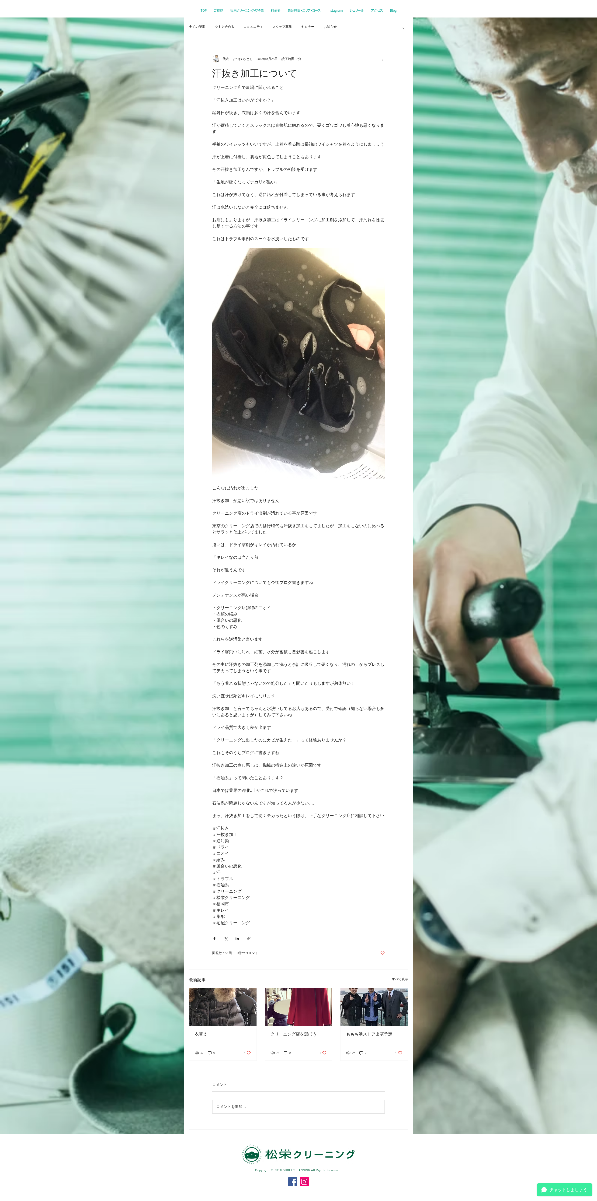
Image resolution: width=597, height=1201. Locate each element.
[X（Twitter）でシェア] (226, 938)
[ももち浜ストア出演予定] (374, 1007)
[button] (402, 27)
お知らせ (330, 27)
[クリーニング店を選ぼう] (298, 1007)
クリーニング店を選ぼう (294, 1034)
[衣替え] (223, 1007)
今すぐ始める (224, 27)
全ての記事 (197, 27)
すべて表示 (400, 979)
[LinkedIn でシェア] (237, 938)
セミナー (307, 27)
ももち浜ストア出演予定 (369, 1034)
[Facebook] (292, 1181)
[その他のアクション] (382, 59)
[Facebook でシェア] (214, 938)
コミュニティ (253, 27)
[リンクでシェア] (248, 938)
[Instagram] (304, 1181)
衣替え (201, 1034)
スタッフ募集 (282, 27)
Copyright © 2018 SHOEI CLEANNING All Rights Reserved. (298, 1170)
